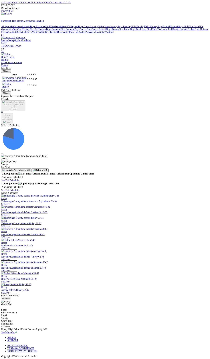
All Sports (6, 26)
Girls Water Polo (82, 32)
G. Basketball (29, 21)
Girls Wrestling (106, 32)
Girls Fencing (137, 26)
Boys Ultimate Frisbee (184, 29)
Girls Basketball (53, 26)
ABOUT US (64, 2)
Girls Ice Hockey (38, 29)
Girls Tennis (124, 29)
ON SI (13, 2)
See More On (8, 332)
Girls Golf (193, 26)
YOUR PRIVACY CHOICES (22, 351)
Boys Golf (183, 26)
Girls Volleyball (49, 32)
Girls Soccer (93, 29)
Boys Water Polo (65, 32)
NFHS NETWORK (48, 2)
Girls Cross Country (107, 26)
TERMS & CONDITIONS (20, 348)
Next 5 (27, 170)
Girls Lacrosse (67, 29)
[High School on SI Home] (13, 18)
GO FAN (33, 2)
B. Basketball (15, 21)
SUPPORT (12, 340)
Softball (102, 29)
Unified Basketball (17, 32)
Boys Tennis (112, 29)
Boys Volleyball (34, 32)
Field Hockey (150, 26)
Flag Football (163, 26)
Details (4, 65)
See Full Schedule (10, 180)
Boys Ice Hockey (21, 29)
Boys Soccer (80, 29)
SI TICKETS (22, 2)
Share (7, 71)
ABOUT (11, 337)
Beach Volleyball (69, 26)
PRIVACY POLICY (17, 345)
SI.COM (5, 2)
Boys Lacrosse (53, 29)
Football (5, 21)
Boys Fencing (124, 26)
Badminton (16, 26)
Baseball (40, 21)
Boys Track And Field (141, 29)
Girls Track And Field (162, 29)
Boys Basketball (38, 26)
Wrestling (94, 32)
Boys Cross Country (88, 26)
